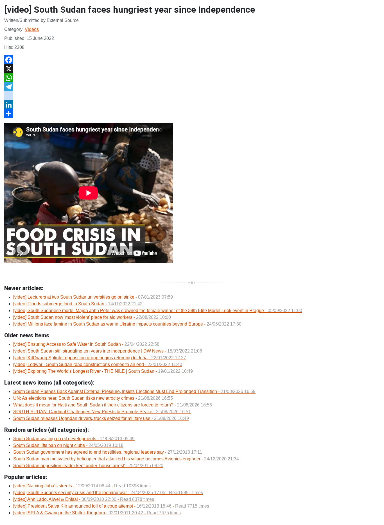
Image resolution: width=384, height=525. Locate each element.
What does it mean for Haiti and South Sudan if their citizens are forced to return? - (112, 405)
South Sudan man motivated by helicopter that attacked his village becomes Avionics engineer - (126, 458)
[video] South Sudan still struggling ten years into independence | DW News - (107, 351)
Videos (32, 29)
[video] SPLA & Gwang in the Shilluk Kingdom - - (97, 512)
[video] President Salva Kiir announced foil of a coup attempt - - (111, 506)
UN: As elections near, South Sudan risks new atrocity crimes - (93, 398)
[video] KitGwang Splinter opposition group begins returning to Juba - (99, 357)
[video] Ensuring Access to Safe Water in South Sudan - (86, 344)
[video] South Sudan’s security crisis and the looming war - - (108, 492)
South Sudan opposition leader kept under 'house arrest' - (88, 465)
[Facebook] (192, 59)
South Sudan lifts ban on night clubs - (68, 445)
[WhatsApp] (192, 77)
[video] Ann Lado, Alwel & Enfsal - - (83, 499)
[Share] (192, 113)
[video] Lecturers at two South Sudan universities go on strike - (93, 297)
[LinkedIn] (192, 104)
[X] (192, 68)
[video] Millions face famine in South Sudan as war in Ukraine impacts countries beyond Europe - (127, 324)
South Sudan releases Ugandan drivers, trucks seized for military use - (101, 418)
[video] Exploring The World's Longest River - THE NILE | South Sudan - (103, 371)
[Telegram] (192, 86)
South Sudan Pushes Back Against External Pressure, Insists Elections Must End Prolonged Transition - (134, 391)
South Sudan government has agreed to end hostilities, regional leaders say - (107, 452)
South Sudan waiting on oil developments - (74, 438)
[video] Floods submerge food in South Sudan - (78, 303)
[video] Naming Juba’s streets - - (82, 485)
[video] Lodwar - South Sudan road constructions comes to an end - (97, 364)
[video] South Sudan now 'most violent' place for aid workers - (92, 317)
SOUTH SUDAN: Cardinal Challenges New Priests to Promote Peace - (102, 411)
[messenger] (192, 95)
